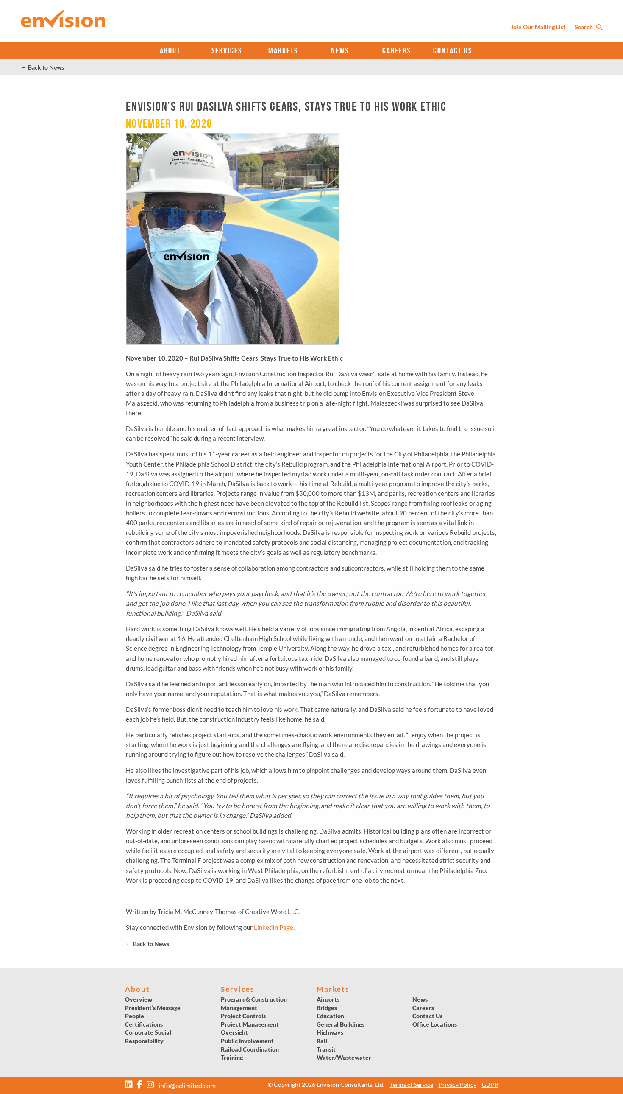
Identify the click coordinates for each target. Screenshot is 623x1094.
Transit (326, 1049)
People (134, 1015)
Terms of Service (411, 1084)
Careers (396, 50)
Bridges (327, 1007)
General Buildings (340, 1024)
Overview (138, 999)
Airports (328, 999)
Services (226, 50)
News (340, 50)
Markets (283, 50)
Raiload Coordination (250, 1049)
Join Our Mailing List (538, 27)
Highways (330, 1032)
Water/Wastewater (344, 1057)
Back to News (42, 67)
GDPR (490, 1084)
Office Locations (434, 1024)
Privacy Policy (457, 1084)
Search (584, 27)
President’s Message (153, 1007)
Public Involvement (247, 1040)
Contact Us (452, 50)
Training (232, 1057)
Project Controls (243, 1015)
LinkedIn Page (273, 927)
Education (330, 1015)
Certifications (144, 1024)
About (170, 50)
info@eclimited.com (187, 1085)
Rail (322, 1040)
